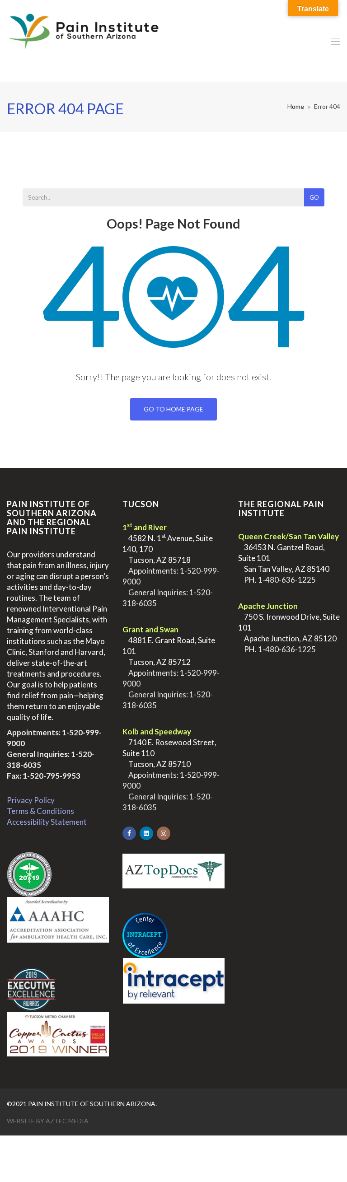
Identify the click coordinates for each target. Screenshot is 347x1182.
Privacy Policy (31, 800)
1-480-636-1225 (287, 579)
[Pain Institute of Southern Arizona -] (83, 41)
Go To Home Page (173, 409)
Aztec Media (67, 1121)
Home (295, 106)
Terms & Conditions (40, 811)
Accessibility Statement (47, 822)
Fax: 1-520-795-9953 (43, 775)
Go (314, 197)
